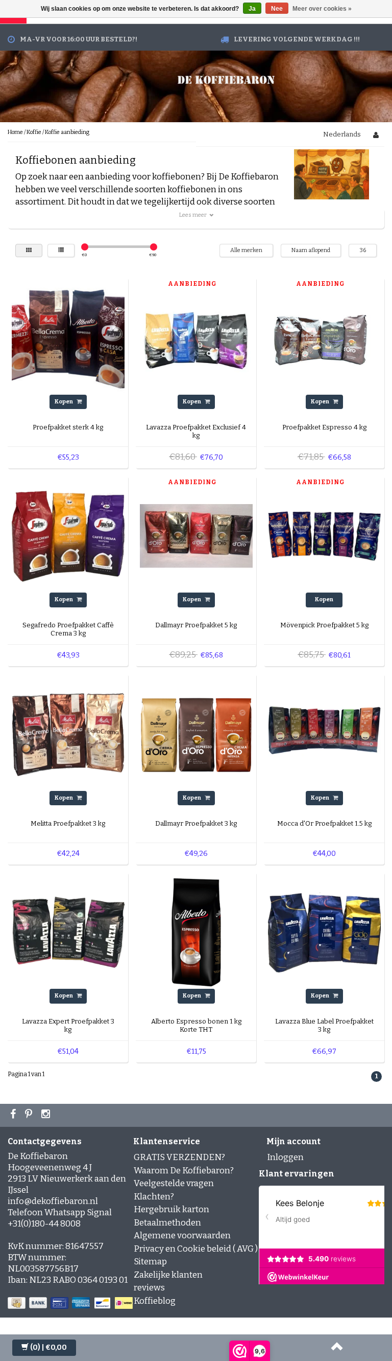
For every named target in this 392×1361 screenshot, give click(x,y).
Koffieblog (155, 1301)
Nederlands (342, 134)
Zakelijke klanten (168, 1274)
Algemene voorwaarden (182, 1235)
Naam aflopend (310, 250)
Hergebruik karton (171, 1209)
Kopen (64, 401)
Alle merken (246, 250)
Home (15, 132)
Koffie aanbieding (67, 132)
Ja (252, 8)
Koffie (34, 132)
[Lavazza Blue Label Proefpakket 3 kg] (324, 931)
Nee (277, 8)
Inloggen (285, 1157)
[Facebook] (14, 1115)
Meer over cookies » (322, 8)
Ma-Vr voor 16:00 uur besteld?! (78, 39)
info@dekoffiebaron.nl (53, 1201)
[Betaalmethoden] (71, 1303)
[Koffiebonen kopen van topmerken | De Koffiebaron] (226, 78)
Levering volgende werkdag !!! (297, 39)
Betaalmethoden (167, 1222)
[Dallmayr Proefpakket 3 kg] (196, 734)
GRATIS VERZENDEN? (179, 1157)
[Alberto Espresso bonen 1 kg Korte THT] (196, 931)
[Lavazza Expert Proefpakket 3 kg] (68, 931)
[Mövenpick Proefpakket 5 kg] (324, 535)
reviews (149, 1287)
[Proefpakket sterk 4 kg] (68, 337)
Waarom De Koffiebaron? (184, 1170)
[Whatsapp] (30, 1115)
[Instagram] (47, 1115)
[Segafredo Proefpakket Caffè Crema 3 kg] (68, 535)
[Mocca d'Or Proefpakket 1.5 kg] (324, 734)
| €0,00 (48, 1347)
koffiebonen (191, 189)
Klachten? (154, 1196)
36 (362, 250)
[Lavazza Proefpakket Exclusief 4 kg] (196, 337)
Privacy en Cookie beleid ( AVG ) (196, 1248)
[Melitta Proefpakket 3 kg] (68, 734)
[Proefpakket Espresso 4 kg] (324, 337)
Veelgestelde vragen (174, 1183)
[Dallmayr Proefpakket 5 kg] (196, 535)
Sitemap (150, 1261)
